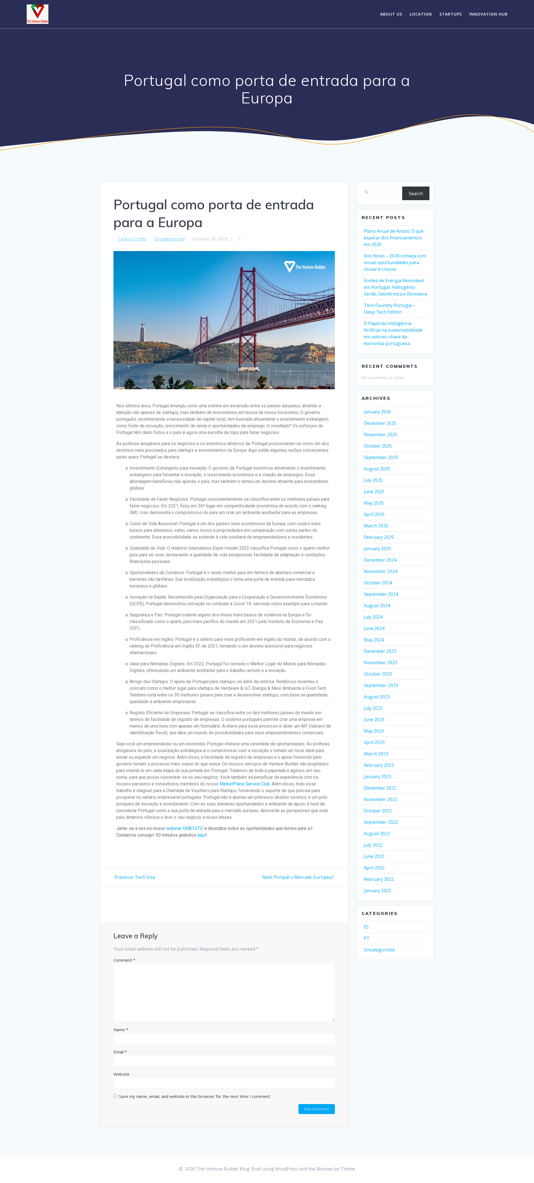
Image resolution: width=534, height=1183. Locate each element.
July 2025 (373, 480)
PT (367, 938)
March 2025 (376, 526)
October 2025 (378, 446)
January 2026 (377, 412)
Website (121, 1074)
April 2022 (374, 868)
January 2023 (377, 776)
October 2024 (378, 583)
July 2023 (373, 708)
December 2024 (380, 560)
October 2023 (378, 674)
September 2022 (381, 822)
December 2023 (380, 651)
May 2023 (374, 731)
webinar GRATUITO (184, 828)
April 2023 (374, 742)
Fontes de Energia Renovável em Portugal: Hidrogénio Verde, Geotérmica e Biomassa (395, 287)
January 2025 (377, 548)
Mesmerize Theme (335, 1169)
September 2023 (381, 685)
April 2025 (374, 514)
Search (416, 193)
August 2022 (377, 833)
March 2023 (376, 754)
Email (120, 1052)
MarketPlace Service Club (244, 784)
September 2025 (381, 457)
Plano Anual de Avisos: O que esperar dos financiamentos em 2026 (394, 237)
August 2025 (377, 469)
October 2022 (378, 811)
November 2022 (380, 799)
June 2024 (374, 628)
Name (120, 1029)
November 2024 (380, 571)
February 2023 (379, 765)
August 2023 (377, 697)
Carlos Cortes (132, 239)
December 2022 (380, 788)
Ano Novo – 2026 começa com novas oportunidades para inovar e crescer (395, 262)
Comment (124, 960)
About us (391, 14)
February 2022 (379, 879)
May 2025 (374, 503)
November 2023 (380, 662)
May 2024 (374, 640)
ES (366, 927)
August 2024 (377, 605)
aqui (201, 835)
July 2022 (373, 845)
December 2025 (380, 423)
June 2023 (374, 719)
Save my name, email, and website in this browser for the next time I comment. (195, 1096)
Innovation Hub (488, 14)
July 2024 (373, 617)
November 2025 (380, 434)
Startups (450, 14)
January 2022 (377, 890)
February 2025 (379, 537)
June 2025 (374, 491)
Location (421, 14)
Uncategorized (169, 239)
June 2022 (374, 856)
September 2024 (381, 594)
